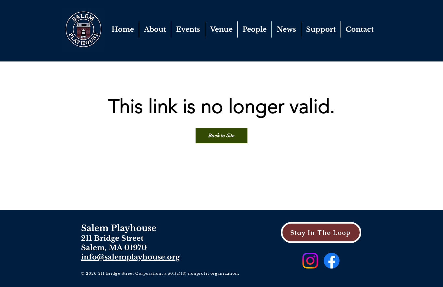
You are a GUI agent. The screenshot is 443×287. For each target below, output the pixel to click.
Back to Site (221, 135)
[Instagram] (310, 260)
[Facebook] (331, 260)
